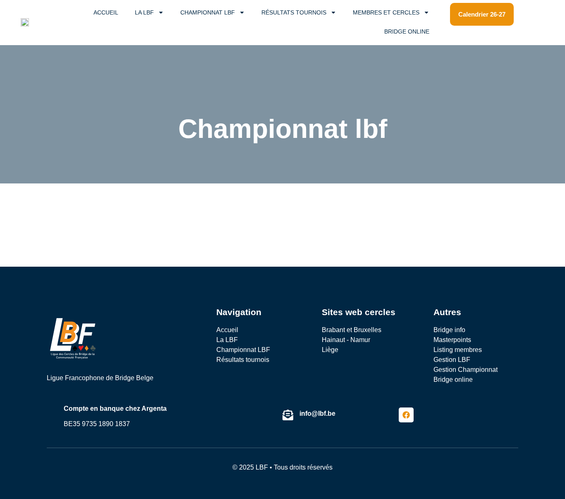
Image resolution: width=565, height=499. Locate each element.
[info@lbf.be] (287, 415)
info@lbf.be (317, 413)
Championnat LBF (207, 12)
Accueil (105, 12)
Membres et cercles (386, 12)
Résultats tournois (293, 12)
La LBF (144, 12)
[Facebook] (406, 414)
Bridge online (406, 31)
